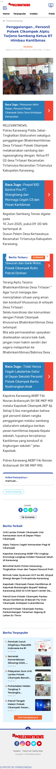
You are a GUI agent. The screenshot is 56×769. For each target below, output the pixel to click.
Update (39, 257)
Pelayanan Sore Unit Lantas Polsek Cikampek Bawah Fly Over (20, 674)
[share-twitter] (25, 510)
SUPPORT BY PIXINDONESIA (16, 767)
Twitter (35, 747)
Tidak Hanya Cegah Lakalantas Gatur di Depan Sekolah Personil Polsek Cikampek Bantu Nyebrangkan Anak (23, 376)
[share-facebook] (20, 510)
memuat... (11, 480)
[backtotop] (28, 729)
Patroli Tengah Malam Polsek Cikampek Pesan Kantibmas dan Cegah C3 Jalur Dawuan (18, 704)
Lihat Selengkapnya (27, 717)
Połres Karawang (13, 492)
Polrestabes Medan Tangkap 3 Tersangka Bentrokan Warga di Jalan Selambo (20, 689)
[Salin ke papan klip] (35, 510)
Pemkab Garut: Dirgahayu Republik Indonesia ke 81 (19, 645)
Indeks (33, 13)
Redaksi (17, 751)
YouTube (41, 747)
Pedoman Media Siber (32, 751)
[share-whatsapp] (30, 510)
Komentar (30, 517)
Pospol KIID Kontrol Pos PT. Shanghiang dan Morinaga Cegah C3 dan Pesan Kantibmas (22, 195)
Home (6, 13)
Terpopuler (19, 13)
